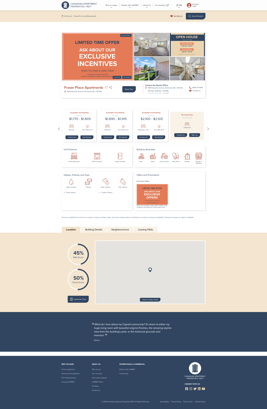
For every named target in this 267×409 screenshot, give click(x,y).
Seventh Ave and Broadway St (85, 16)
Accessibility (164, 401)
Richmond (68, 16)
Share (110, 87)
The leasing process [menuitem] (69, 378)
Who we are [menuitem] (96, 369)
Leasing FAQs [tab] (145, 229)
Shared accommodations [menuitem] (70, 373)
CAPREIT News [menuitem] (97, 382)
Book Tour (129, 89)
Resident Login (195, 5)
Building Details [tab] (93, 229)
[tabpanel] (133, 272)
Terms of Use (188, 401)
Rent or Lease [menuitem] (68, 364)
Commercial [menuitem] (123, 373)
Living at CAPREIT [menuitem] (68, 382)
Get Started (87, 137)
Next (208, 128)
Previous (59, 128)
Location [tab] (71, 229)
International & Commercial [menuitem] (132, 364)
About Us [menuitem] (96, 364)
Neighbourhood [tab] (120, 229)
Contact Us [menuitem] (96, 390)
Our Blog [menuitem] (95, 386)
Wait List (195, 135)
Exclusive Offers (125, 35)
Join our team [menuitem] (97, 373)
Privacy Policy (176, 401)
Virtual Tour (117, 77)
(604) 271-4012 (197, 87)
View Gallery (126, 77)
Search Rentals (197, 16)
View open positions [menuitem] (99, 378)
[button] (150, 270)
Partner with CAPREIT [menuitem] (127, 369)
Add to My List (106, 87)
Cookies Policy (200, 401)
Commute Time (80, 299)
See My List (178, 16)
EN (180, 5)
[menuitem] (111, 5)
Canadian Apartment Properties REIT (80, 5)
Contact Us (196, 90)
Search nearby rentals (150, 299)
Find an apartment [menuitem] (68, 369)
